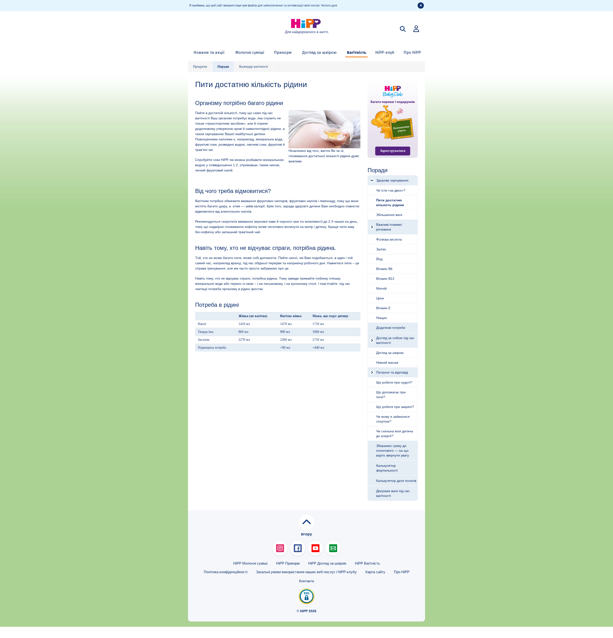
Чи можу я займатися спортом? (393, 419)
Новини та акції (208, 52)
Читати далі (329, 5)
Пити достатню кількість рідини (390, 202)
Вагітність (356, 52)
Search (402, 29)
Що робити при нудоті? (394, 382)
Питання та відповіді (392, 372)
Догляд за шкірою (319, 52)
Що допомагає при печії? (391, 394)
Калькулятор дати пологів (396, 481)
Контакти (306, 581)
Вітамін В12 (385, 278)
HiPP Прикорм (288, 563)
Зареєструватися (392, 151)
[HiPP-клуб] (416, 28)
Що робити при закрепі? (395, 407)
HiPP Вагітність (367, 563)
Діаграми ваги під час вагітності (393, 493)
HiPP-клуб (384, 52)
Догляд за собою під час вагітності (395, 340)
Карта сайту (375, 572)
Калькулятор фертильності (386, 468)
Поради (223, 66)
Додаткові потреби (390, 328)
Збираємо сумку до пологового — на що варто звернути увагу (392, 450)
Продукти (200, 66)
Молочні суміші (249, 52)
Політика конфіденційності (225, 572)
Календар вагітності (253, 66)
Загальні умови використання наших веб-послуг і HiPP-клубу (306, 572)
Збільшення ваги (389, 215)
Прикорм (283, 52)
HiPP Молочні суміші (250, 563)
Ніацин (381, 318)
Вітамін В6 (384, 269)
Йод (379, 259)
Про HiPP (412, 52)
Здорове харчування (392, 180)
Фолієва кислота (389, 239)
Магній (381, 288)
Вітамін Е (383, 308)
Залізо (381, 249)
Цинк (380, 298)
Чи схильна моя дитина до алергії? (394, 433)
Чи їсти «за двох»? (390, 190)
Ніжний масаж (387, 362)
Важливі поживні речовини (389, 227)
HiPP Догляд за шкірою (327, 563)
